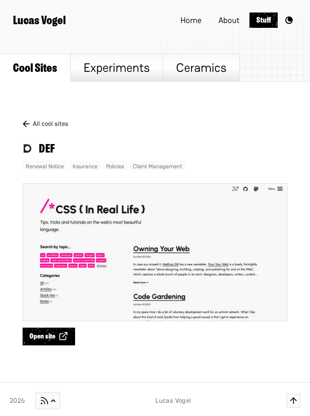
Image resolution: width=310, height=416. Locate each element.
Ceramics (201, 67)
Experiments (117, 67)
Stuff (263, 20)
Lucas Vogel (39, 20)
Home (190, 20)
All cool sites (50, 123)
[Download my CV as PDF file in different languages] (47, 400)
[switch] (289, 20)
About (228, 20)
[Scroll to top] (293, 401)
